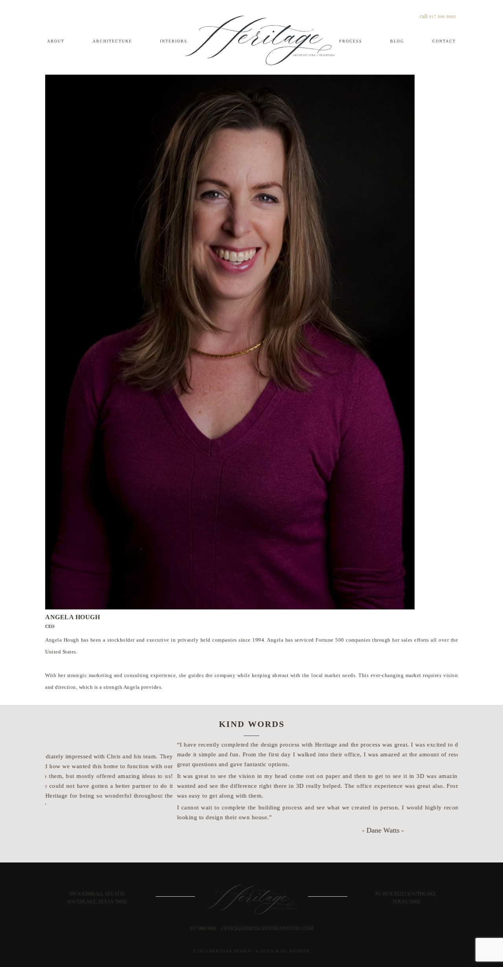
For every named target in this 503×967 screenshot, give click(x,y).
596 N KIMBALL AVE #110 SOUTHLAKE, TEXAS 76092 (97, 898)
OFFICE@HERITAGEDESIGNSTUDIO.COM (267, 928)
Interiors (173, 41)
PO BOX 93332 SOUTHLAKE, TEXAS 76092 (406, 898)
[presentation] (246, 840)
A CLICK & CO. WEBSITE (283, 951)
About (55, 41)
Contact (444, 41)
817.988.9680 (442, 17)
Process (350, 41)
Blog (397, 41)
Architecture (112, 41)
